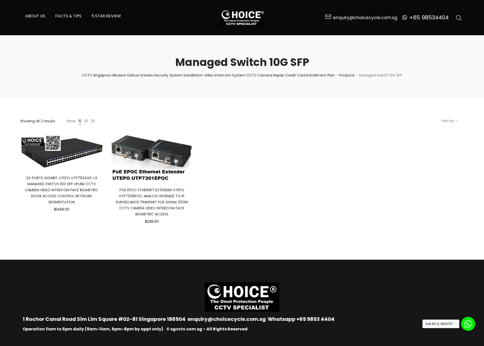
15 (79, 121)
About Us (35, 16)
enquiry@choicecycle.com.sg (227, 319)
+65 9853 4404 (315, 319)
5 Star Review (106, 16)
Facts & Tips (68, 16)
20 (86, 121)
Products (347, 75)
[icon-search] (459, 17)
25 (93, 121)
